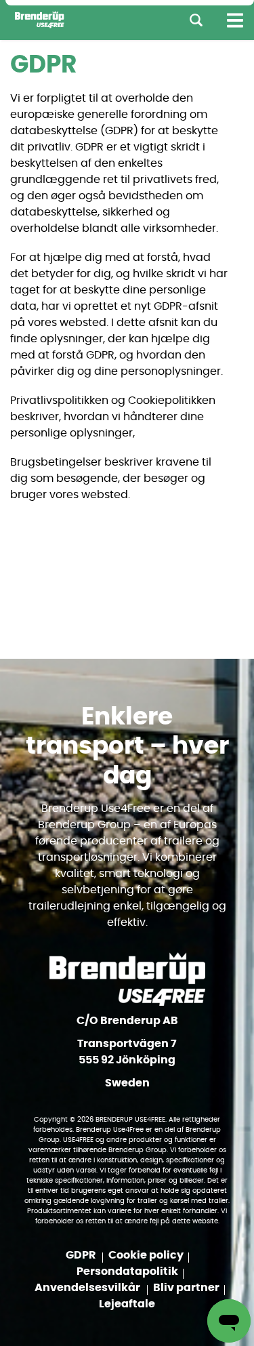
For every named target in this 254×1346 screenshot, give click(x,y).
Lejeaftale (127, 1304)
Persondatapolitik (127, 1271)
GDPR (82, 1255)
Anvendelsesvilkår (88, 1287)
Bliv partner (186, 1287)
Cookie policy (146, 1255)
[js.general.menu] (235, 20)
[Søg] (195, 20)
